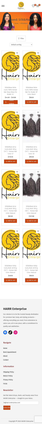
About (5, 356)
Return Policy (8, 376)
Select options (11, 102)
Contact (5, 360)
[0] (33, 6)
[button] (17, 53)
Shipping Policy (8, 372)
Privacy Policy (8, 380)
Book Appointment (9, 352)
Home (16, 23)
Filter (22, 38)
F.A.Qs (5, 384)
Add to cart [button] (32, 102)
